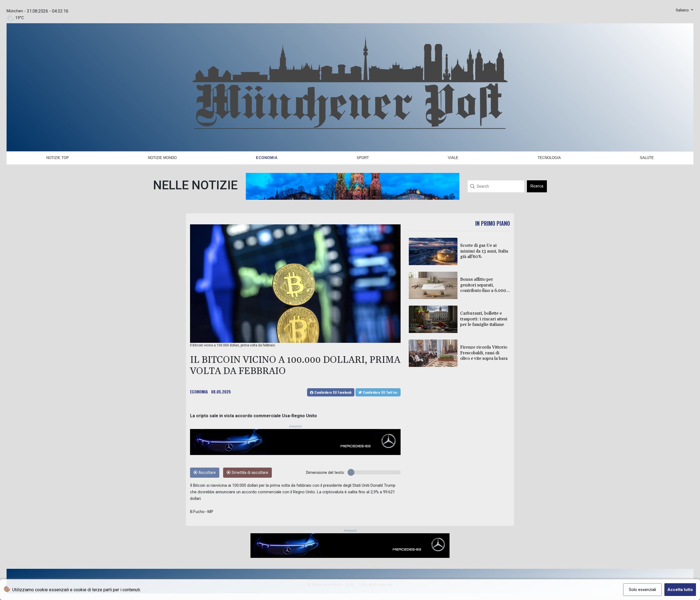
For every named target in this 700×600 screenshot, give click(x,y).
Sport (363, 158)
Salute (647, 158)
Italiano (683, 10)
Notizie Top (57, 158)
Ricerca (536, 186)
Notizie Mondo (162, 158)
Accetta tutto (680, 589)
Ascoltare (206, 472)
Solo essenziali (642, 589)
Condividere (333, 392)
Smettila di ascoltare (249, 472)
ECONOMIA (199, 392)
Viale (453, 158)
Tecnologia (549, 158)
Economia (267, 158)
